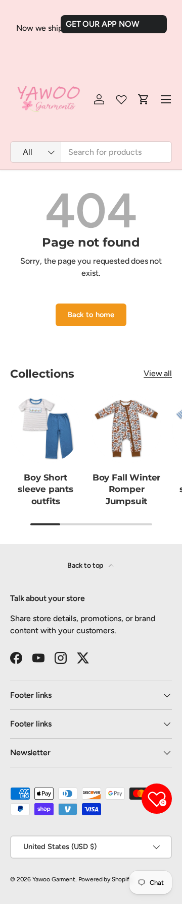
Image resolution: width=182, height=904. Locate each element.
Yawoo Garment (53, 879)
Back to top (86, 565)
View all (158, 373)
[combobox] (91, 152)
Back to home (91, 314)
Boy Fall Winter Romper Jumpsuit (126, 489)
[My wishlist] (121, 99)
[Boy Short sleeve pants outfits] (45, 428)
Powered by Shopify (105, 879)
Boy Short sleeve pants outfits (45, 489)
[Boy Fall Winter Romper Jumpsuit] (126, 428)
